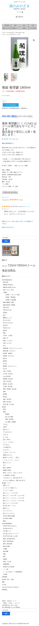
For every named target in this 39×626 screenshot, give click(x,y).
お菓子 (5, 427)
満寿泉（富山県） (8, 384)
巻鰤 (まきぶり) (7, 455)
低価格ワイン (15, 28)
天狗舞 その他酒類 (10, 300)
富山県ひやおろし (8, 528)
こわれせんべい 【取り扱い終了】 (13, 478)
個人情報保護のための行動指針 (11, 607)
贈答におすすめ (6, 28)
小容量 (5, 574)
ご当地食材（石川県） (9, 475)
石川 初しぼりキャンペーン (11, 533)
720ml (12, 265)
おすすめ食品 (33, 28)
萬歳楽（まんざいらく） (10, 366)
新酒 (15, 25)
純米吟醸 (5, 551)
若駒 (4, 391)
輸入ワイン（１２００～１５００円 (13, 498)
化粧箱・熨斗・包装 (8, 579)
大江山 (5, 363)
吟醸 (4, 554)
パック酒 (5, 569)
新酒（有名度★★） (9, 541)
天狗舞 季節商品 (10, 297)
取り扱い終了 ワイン (9, 506)
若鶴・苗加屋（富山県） (10, 389)
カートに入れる (11, 105)
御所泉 (5, 330)
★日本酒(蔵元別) (10, 32)
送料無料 (4, 577)
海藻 (4, 409)
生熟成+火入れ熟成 (8, 567)
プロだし (5, 424)
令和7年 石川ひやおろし (10, 526)
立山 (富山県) (7, 376)
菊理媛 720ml (8, 139)
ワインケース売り (8, 490)
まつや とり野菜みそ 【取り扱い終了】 (14, 480)
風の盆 (5, 397)
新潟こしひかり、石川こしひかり (12, 473)
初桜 (4, 333)
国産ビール (6, 485)
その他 (4, 584)
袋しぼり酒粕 (8, 417)
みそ (4, 465)
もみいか (5, 434)
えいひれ (5, 437)
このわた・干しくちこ (9, 452)
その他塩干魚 (7, 447)
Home (3, 32)
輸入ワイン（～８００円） (11, 493)
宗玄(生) (5, 325)
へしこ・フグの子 (8, 442)
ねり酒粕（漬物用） (10, 422)
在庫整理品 (6, 564)
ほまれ (5, 368)
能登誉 (5, 361)
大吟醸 (18, 34)
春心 (4, 315)
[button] (34, 40)
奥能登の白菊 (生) (8, 285)
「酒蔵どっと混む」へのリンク (11, 603)
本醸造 (5, 559)
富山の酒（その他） (9, 404)
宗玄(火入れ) (7, 328)
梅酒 (4, 521)
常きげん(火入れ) (8, 323)
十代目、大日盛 (7, 335)
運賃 (3, 582)
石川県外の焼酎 (7, 518)
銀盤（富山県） (7, 402)
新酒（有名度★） (8, 544)
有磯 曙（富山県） (8, 379)
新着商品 (4, 589)
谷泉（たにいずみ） (9, 290)
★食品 (4, 407)
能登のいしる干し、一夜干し (11, 457)
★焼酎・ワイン (6, 483)
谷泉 (24, 25)
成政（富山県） (7, 399)
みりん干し (6, 450)
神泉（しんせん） (8, 340)
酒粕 (4, 412)
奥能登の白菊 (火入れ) (9, 287)
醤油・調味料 (7, 468)
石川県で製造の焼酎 (9, 516)
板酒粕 (6, 414)
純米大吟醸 (6, 546)
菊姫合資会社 (10, 227)
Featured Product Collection (10, 587)
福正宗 (5, 358)
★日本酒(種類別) (11, 34)
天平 (4, 346)
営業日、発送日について (9, 601)
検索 (6, 241)
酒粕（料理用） (9, 419)
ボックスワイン (7, 511)
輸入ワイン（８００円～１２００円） (14, 495)
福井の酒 (5, 282)
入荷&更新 (6, 25)
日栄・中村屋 (7, 371)
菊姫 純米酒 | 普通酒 (9, 305)
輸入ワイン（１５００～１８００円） (14, 501)
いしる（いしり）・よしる (11, 460)
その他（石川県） (8, 374)
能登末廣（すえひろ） (9, 351)
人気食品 (24, 28)
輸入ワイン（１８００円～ (11, 503)
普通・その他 (7, 561)
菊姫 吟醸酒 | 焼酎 (20, 32)
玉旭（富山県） (7, 381)
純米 (4, 556)
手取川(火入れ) (7, 310)
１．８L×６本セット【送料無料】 (13, 572)
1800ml (4, 223)
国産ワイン (6, 508)
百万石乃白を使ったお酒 (10, 536)
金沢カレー (6, 429)
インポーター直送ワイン (10, 488)
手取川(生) (6, 307)
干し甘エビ (6, 445)
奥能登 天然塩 (7, 470)
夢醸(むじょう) (7, 318)
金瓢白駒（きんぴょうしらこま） (12, 348)
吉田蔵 (5, 312)
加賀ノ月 (5, 338)
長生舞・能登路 (7, 353)
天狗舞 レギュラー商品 (12, 295)
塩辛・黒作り (7, 439)
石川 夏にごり (7, 531)
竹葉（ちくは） (7, 343)
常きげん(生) (6, 320)
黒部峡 (5, 394)
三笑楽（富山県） (8, 386)
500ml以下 (4, 266)
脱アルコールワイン (9, 513)
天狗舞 (5, 292)
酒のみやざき (19, 6)
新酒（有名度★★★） (9, 539)
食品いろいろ (7, 462)
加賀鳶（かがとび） (9, 356)
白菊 (33, 25)
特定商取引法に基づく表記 (10, 605)
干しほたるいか (7, 432)
